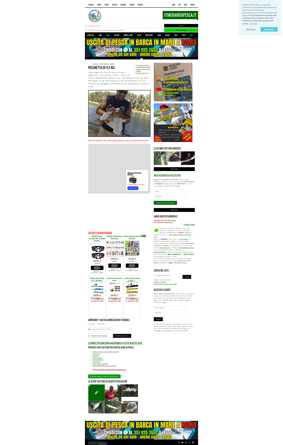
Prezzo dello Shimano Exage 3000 (165, 284)
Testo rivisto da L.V (142, 73)
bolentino (96, 356)
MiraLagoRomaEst (160, 252)
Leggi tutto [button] (253, 24)
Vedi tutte (174, 169)
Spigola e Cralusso (160, 282)
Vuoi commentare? (142, 65)
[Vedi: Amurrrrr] (96, 392)
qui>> (178, 186)
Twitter (107, 5)
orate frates (96, 362)
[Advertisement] (119, 212)
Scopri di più (133, 188)
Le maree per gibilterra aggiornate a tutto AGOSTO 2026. (115, 343)
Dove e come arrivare (143, 69)
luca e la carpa (97, 358)
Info (179, 5)
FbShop (99, 5)
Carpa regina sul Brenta (100, 364)
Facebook (91, 5)
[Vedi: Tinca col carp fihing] (129, 407)
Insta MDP (123, 5)
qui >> (171, 222)
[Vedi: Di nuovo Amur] (129, 390)
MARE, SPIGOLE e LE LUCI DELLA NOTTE (106, 352)
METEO (138, 71)
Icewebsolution (102, 444)
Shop (185, 5)
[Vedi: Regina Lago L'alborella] (96, 407)
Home (173, 5)
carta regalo (184, 239)
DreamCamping (164, 248)
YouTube (131, 5)
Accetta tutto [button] (269, 29)
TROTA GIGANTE (98, 360)
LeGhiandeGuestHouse (186, 248)
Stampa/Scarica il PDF (143, 67)
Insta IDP (114, 5)
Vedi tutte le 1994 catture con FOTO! (104, 366)
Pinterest (140, 5)
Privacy (192, 5)
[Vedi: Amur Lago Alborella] (113, 407)
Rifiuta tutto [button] (250, 29)
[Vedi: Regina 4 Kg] (113, 395)
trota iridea (96, 354)
